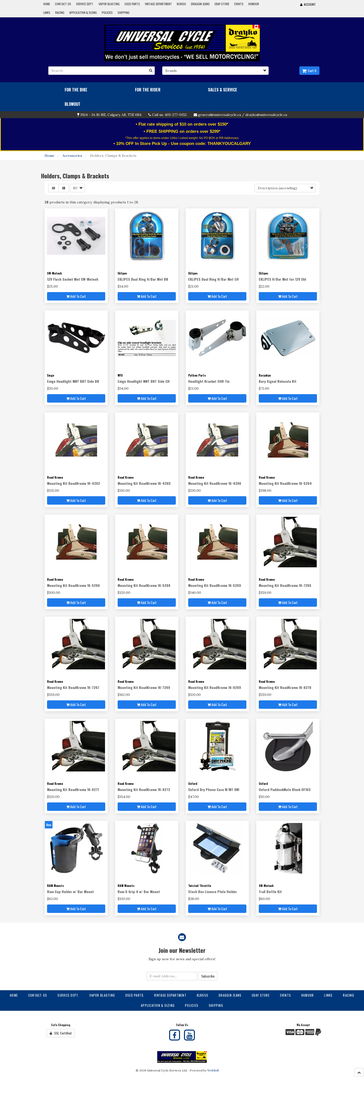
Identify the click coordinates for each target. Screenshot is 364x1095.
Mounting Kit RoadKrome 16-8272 (144, 789)
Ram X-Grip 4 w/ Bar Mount (139, 891)
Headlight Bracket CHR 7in (209, 381)
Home (49, 155)
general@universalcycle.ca (219, 114)
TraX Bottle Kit (270, 891)
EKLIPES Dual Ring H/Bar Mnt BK (143, 279)
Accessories (72, 155)
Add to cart (78, 296)
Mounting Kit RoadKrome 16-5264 (285, 483)
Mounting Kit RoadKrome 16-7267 (73, 687)
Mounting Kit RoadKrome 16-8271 (73, 789)
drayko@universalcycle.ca (266, 114)
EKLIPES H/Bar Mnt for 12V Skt (282, 279)
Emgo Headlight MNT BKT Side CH (144, 381)
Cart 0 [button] (311, 70)
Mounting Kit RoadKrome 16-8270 (285, 687)
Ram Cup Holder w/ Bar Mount (70, 891)
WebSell (213, 1070)
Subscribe (207, 976)
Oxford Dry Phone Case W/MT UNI (213, 789)
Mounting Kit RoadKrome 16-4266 (214, 483)
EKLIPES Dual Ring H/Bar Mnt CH (213, 279)
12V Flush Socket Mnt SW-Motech (72, 279)
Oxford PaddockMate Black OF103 (285, 789)
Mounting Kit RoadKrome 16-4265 (144, 483)
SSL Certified (62, 1033)
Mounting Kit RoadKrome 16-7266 (285, 585)
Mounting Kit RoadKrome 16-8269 (214, 687)
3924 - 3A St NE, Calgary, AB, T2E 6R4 (110, 114)
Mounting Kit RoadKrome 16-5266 (73, 585)
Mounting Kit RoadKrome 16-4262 (73, 483)
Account (309, 4)
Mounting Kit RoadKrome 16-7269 (144, 687)
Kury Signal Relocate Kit (277, 381)
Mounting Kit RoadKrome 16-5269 (214, 585)
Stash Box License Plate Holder (212, 891)
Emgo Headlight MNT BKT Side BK (73, 381)
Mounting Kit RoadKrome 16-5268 (144, 585)
